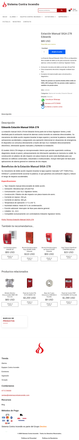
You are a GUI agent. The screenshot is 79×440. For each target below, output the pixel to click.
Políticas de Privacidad (28, 438)
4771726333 (6, 391)
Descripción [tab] (6, 114)
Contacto (27, 21)
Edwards (50, 96)
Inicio (5, 17)
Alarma (13, 17)
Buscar (61, 10)
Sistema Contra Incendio (23, 4)
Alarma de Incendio (55, 93)
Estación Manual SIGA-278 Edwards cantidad (45, 48)
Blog (3, 405)
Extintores (49, 17)
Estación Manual (67, 93)
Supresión (62, 17)
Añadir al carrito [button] (10, 257)
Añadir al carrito (57, 52)
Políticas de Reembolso (50, 438)
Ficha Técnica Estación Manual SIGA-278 (18, 220)
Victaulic (6, 21)
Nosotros (17, 21)
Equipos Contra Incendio (30, 17)
